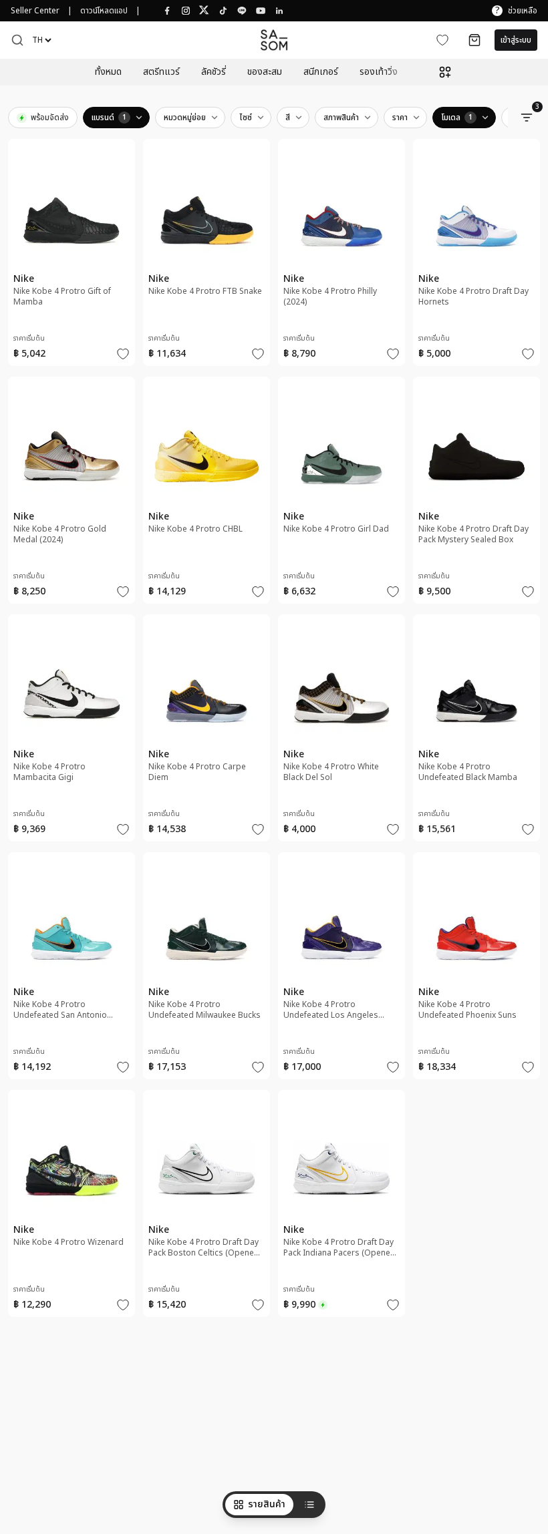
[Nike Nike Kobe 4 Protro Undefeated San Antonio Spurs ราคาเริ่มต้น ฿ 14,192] (71, 972)
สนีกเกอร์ (320, 72)
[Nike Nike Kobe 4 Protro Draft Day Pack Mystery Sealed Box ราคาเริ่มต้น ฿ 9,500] (476, 496)
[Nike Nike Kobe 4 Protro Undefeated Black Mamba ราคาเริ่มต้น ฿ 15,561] (476, 734)
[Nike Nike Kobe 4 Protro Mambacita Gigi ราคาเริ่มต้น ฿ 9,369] (71, 734)
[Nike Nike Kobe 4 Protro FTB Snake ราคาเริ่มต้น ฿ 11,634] (206, 258)
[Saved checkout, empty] (474, 40)
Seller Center (35, 10)
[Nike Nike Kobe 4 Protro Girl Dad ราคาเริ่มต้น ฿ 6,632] (341, 496)
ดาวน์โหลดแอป (104, 10)
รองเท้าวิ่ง (379, 72)
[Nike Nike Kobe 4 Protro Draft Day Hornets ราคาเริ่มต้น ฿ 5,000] (476, 258)
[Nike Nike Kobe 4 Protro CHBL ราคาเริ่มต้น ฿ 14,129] (206, 496)
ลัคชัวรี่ (213, 72)
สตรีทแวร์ (161, 72)
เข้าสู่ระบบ (516, 40)
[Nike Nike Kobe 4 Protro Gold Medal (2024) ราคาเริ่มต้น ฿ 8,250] (71, 496)
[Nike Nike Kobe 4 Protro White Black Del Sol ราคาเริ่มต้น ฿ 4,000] (341, 734)
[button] (17, 40)
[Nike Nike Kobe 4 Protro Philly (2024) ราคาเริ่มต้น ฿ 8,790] (341, 258)
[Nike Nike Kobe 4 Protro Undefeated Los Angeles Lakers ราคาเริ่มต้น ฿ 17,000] (341, 972)
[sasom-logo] (274, 39)
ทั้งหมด (108, 72)
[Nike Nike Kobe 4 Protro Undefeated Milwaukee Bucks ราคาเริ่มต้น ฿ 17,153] (206, 972)
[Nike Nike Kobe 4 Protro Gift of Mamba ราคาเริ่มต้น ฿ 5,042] (71, 258)
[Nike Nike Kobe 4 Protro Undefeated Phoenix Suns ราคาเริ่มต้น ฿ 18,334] (476, 972)
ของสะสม (264, 72)
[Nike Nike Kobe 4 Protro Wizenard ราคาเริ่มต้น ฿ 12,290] (71, 1209)
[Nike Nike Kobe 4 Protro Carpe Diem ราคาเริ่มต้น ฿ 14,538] (206, 734)
